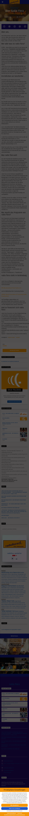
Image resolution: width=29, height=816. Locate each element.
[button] (14, 808)
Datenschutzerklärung (11, 813)
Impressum (19, 813)
